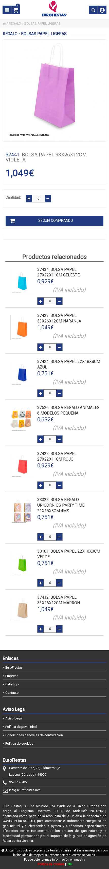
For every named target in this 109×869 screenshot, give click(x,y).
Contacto (12, 693)
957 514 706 (18, 782)
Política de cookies (19, 743)
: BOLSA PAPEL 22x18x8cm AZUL (68, 364)
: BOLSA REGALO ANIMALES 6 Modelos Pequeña (68, 410)
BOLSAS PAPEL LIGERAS (42, 23)
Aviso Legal (14, 718)
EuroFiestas (14, 667)
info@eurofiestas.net (24, 790)
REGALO (15, 23)
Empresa (11, 676)
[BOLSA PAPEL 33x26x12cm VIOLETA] (54, 90)
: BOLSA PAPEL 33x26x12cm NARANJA (59, 318)
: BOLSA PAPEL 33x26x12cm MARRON (58, 600)
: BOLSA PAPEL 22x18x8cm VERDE (68, 554)
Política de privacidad (21, 727)
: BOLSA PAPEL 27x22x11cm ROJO (57, 456)
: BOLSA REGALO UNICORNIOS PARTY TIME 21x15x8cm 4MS (60, 505)
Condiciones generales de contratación (34, 735)
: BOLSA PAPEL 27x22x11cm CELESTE (58, 272)
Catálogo (12, 684)
